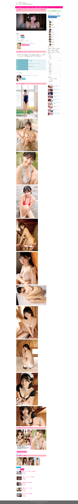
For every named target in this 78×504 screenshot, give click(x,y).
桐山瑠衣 (56, 50)
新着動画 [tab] (22, 469)
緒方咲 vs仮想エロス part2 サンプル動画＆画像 (57, 89)
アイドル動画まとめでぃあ (21, 2)
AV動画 (41, 7)
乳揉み (49, 16)
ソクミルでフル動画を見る (21, 451)
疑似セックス (52, 16)
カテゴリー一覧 (59, 60)
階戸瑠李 (24, 489)
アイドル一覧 (59, 53)
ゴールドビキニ (50, 17)
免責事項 (44, 7)
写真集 (37, 7)
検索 (57, 13)
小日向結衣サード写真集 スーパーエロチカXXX (29, 75)
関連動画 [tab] (18, 469)
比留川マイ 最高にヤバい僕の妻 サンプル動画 (57, 86)
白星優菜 (54, 48)
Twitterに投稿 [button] (19, 467)
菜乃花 (49, 50)
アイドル (24, 7)
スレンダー (22, 37)
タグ (33, 7)
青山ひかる (58, 48)
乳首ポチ (56, 16)
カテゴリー (28, 7)
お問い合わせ (47, 7)
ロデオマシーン (54, 17)
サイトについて (37, 502)
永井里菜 (53, 50)
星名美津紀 (49, 48)
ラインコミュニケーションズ (34, 63)
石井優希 (22, 35)
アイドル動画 (18, 7)
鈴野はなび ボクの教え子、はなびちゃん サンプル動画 (57, 113)
